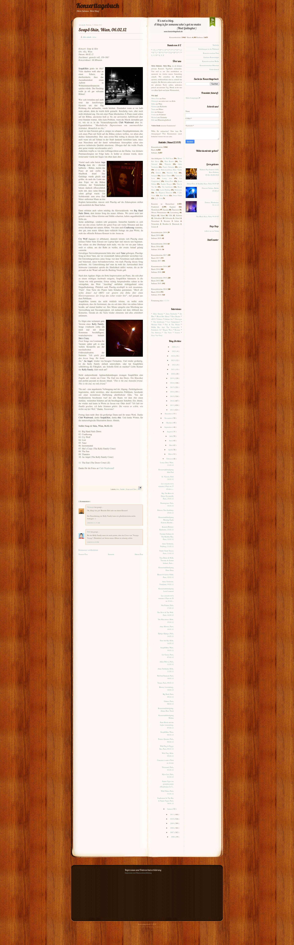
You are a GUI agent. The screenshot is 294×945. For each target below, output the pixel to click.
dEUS (153, 319)
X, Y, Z (161, 55)
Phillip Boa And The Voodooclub (165, 327)
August (169, 431)
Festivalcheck (214, 69)
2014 (172, 401)
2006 (173, 837)
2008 (172, 828)
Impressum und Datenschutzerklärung (138, 873)
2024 (173, 356)
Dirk (89, 532)
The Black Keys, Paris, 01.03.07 (207, 216)
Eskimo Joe (169, 319)
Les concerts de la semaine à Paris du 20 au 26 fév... (166, 598)
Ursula (153, 114)
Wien (139, 489)
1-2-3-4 (166, 300)
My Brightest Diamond (163, 192)
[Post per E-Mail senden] (139, 487)
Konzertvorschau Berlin (210, 61)
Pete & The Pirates (172, 324)
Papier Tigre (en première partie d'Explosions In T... (167, 784)
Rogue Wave (167, 330)
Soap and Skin (131, 489)
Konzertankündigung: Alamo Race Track (166, 709)
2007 (172, 832)
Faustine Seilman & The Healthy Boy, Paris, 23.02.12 (167, 536)
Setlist (122, 489)
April (170, 449)
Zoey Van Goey (156, 335)
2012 (172, 410)
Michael (154, 117)
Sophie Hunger (166, 184)
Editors (158, 172)
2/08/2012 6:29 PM (93, 542)
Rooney (177, 330)
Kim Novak (164, 195)
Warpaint (168, 164)
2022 (174, 365)
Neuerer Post (83, 554)
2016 (172, 392)
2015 (172, 396)
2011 (172, 814)
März (170, 454)
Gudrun (154, 106)
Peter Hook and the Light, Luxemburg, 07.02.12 (167, 725)
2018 (172, 383)
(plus (180, 167)
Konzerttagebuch (97, 6)
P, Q (170, 52)
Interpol (154, 175)
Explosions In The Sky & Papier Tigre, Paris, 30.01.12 (165, 801)
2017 (172, 387)
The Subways (156, 332)
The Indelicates (167, 187)
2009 (172, 823)
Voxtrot (177, 332)
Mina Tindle (177, 170)
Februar (169, 458)
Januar (169, 809)
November (168, 418)
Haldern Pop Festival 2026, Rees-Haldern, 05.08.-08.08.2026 (209, 172)
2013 (172, 405)
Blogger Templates (139, 927)
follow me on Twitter (211, 231)
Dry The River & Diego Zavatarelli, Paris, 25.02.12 (167, 496)
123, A (155, 50)
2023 (173, 360)
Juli (171, 436)
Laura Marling (165, 190)
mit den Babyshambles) (163, 170)
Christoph (90, 507)
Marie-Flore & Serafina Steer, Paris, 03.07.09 (203, 183)
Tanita (153, 109)
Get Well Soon (168, 158)
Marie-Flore (169, 181)
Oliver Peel (155, 98)
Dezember (168, 413)
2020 (173, 374)
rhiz (117, 489)
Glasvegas (178, 319)
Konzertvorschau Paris (211, 53)
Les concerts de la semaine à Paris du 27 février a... (166, 486)
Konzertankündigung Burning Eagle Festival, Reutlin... (166, 520)
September (168, 427)
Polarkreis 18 (156, 330)
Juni (170, 440)
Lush (161, 198)
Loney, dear (167, 178)
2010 (172, 819)
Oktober (169, 422)
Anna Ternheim (171, 314)
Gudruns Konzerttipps (211, 57)
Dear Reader (169, 161)
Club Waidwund (106, 468)
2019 (172, 378)
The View (168, 332)
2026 (174, 347)
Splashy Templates (155, 927)
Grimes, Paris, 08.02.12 (169, 702)
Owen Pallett (177, 195)
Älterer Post (139, 554)
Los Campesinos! (173, 322)
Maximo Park (172, 172)
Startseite (111, 554)
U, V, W (154, 55)
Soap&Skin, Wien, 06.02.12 (102, 29)
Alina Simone (158, 314)
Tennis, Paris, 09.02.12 (165, 683)
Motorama (178, 190)
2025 (174, 351)
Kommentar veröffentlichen (88, 550)
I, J (181, 50)
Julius (153, 104)
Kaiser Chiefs (166, 175)
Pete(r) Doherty (168, 167)
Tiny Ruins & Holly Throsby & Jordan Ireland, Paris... (167, 560)
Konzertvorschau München (209, 65)
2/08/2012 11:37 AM (93, 523)
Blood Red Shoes (163, 316)
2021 (173, 369)
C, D (164, 50)
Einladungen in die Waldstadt (208, 49)
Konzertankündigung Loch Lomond (166, 589)
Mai (170, 445)
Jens (152, 112)
